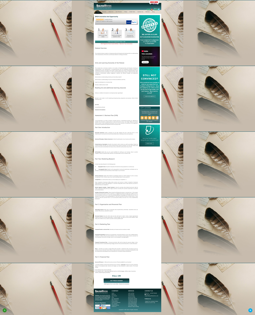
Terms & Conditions (116, 302)
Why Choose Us (115, 299)
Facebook (153, 301)
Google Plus (147, 301)
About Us (111, 12)
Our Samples (114, 303)
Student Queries (115, 305)
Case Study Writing (132, 302)
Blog (153, 12)
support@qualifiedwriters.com (151, 295)
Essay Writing (131, 294)
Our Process (119, 12)
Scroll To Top (152, 302)
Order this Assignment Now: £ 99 (116, 41)
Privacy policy (115, 301)
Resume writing (131, 297)
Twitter (156, 301)
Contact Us (140, 12)
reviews (150, 121)
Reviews (148, 12)
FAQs (125, 12)
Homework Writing (132, 303)
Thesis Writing (131, 295)
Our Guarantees (115, 298)
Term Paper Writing (132, 305)
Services (104, 12)
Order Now (132, 12)
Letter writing (131, 293)
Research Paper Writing (133, 306)
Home (98, 12)
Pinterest (147, 302)
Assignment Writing (132, 299)
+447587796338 (153, 293)
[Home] (104, 6)
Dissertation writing (132, 298)
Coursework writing (132, 301)
